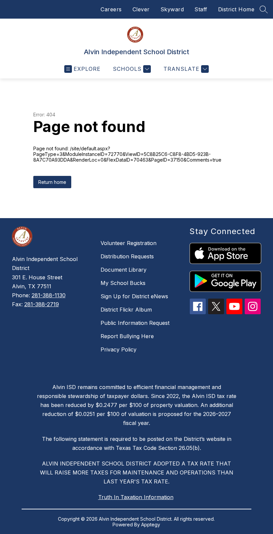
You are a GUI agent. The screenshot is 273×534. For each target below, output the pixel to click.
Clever (141, 9)
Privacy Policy (118, 349)
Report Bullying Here (127, 336)
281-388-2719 (41, 304)
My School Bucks (123, 283)
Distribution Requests (127, 256)
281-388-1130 (49, 295)
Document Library (123, 269)
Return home (52, 182)
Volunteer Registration (128, 243)
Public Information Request (135, 323)
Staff (200, 9)
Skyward (172, 9)
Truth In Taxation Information (135, 497)
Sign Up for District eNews (134, 296)
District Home (236, 9)
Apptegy (150, 524)
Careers (111, 9)
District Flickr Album (126, 309)
